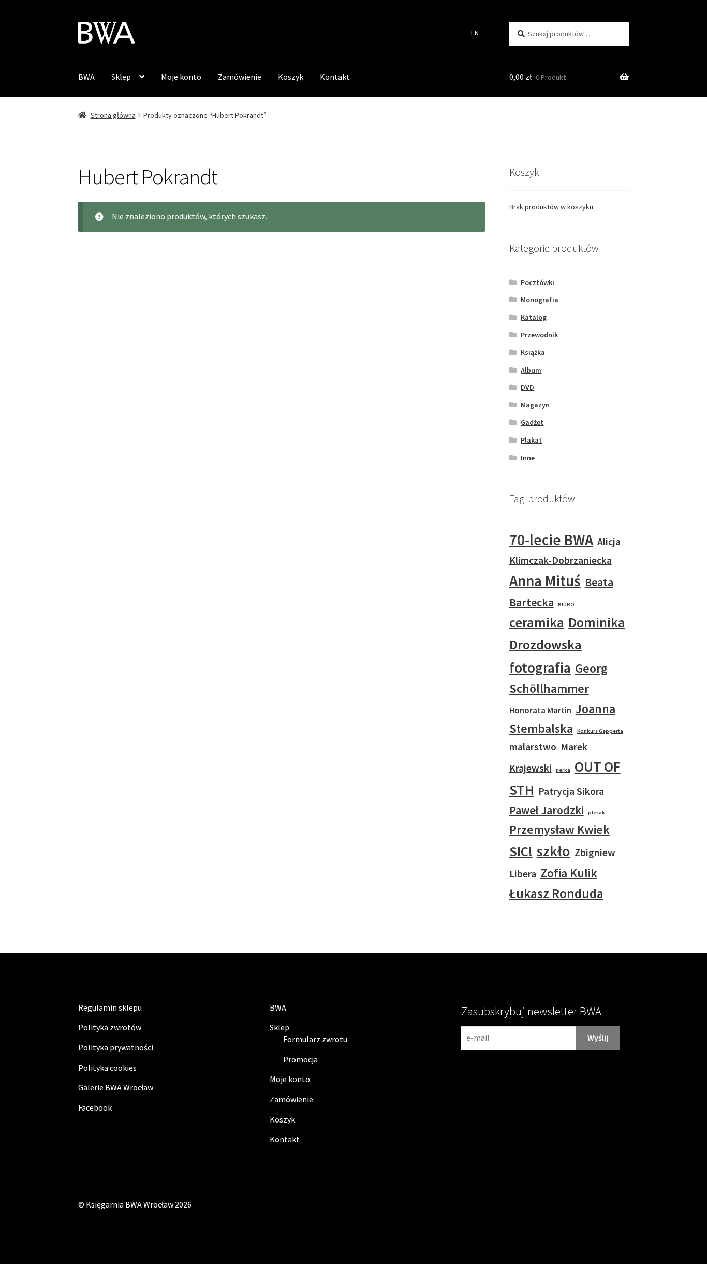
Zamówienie (239, 77)
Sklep (121, 77)
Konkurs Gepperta (600, 731)
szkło (553, 851)
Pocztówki (537, 282)
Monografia (539, 299)
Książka (533, 352)
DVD (527, 387)
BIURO (566, 604)
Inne (528, 457)
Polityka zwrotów (109, 1027)
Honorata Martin (540, 710)
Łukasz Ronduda (556, 893)
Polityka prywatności (115, 1047)
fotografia (540, 667)
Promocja (300, 1059)
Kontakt (335, 77)
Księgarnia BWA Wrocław (129, 1204)
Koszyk (290, 77)
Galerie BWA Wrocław (115, 1087)
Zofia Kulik (568, 872)
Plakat (531, 440)
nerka (563, 769)
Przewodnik (539, 334)
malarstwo (532, 747)
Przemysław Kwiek (559, 829)
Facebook (95, 1107)
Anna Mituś (545, 580)
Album (531, 370)
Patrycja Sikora (571, 791)
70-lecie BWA (551, 539)
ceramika (536, 622)
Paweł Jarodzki (546, 810)
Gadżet (532, 422)
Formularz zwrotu (315, 1039)
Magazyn (535, 404)
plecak (596, 812)
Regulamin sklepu (110, 1007)
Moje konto (181, 77)
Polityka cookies (107, 1067)
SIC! (521, 851)
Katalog (534, 317)
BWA (86, 77)
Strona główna (113, 115)
